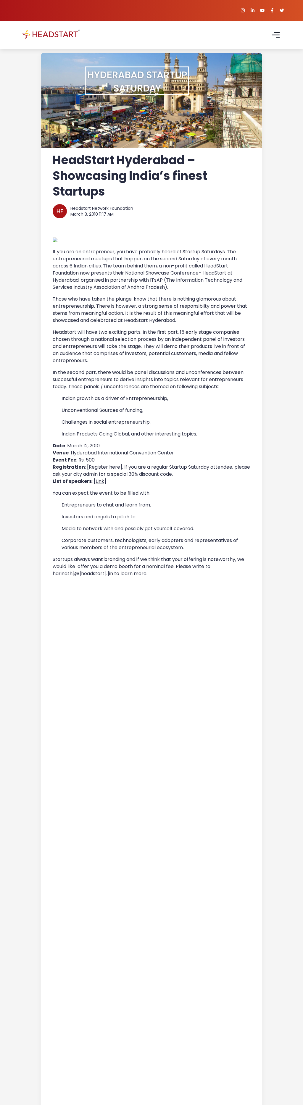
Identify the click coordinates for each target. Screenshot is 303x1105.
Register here (104, 467)
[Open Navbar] (276, 35)
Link (100, 481)
